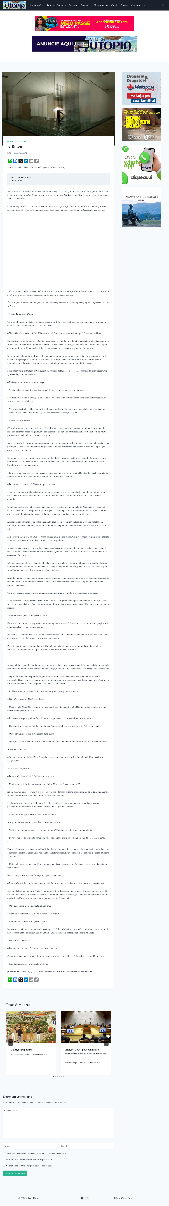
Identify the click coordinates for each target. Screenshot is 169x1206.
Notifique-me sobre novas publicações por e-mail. (29, 1165)
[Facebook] (82, 1198)
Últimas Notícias (36, 5)
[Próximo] (106, 1042)
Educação (73, 5)
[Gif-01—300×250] (141, 88)
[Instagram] (87, 1198)
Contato (124, 5)
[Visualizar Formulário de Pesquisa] (163, 5)
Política (50, 5)
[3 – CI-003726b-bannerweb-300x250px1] (141, 124)
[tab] (53, 1076)
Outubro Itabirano (16, 141)
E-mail (65, 1146)
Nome (8, 1146)
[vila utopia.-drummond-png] (141, 207)
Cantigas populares (21, 1049)
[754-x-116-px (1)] (84, 30)
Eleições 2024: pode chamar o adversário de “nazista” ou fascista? (85, 1053)
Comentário (10, 1110)
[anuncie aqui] (84, 50)
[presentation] (31, 1027)
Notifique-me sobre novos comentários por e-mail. (29, 1159)
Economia (61, 5)
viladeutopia (18, 1055)
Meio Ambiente (101, 5)
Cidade (114, 5)
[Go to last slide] (10, 1042)
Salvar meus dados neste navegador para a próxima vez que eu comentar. (36, 1153)
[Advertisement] (58, 234)
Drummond (86, 5)
